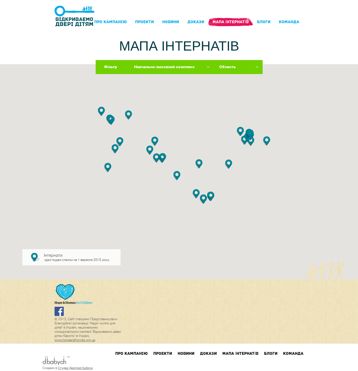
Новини (170, 22)
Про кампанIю (110, 22)
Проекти (144, 22)
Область (227, 67)
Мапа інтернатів (231, 22)
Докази (195, 22)
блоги (263, 22)
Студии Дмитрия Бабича (75, 368)
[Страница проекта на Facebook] (59, 315)
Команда (289, 22)
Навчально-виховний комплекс (164, 67)
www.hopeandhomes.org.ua (75, 340)
